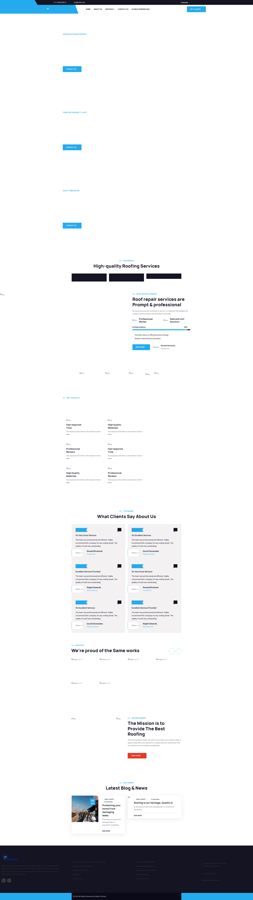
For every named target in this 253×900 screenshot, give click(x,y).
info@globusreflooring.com (210, 880)
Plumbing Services (142, 874)
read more (136, 756)
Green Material (78, 879)
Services (109, 9)
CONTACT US (71, 69)
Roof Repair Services (89, 657)
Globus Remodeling (141, 9)
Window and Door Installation (146, 870)
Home (88, 9)
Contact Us (123, 9)
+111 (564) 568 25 (59, 2)
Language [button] (184, 2)
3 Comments (108, 802)
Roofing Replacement (118, 657)
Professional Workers (73, 450)
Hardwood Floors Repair (144, 866)
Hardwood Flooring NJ (80, 870)
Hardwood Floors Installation (83, 866)
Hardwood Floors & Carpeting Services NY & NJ (89, 862)
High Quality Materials (114, 426)
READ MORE (140, 347)
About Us (98, 9)
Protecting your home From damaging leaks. (111, 810)
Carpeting (76, 874)
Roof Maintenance (144, 657)
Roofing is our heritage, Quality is (153, 802)
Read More (106, 831)
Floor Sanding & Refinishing (145, 862)
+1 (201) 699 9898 (208, 874)
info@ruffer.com (79, 2)
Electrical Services (142, 879)
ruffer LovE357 (109, 799)
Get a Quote (195, 9)
